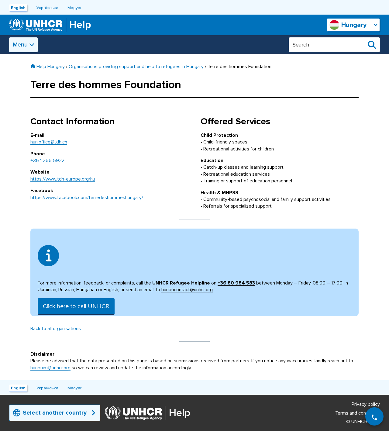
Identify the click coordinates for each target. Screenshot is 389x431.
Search (372, 44)
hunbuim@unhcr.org (50, 368)
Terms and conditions (357, 413)
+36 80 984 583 (236, 283)
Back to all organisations (55, 329)
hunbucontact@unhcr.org (187, 290)
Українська (47, 7)
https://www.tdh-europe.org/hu (62, 179)
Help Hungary (50, 67)
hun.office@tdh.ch (48, 142)
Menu (20, 44)
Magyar (74, 7)
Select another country (55, 412)
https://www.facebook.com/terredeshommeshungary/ (86, 198)
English (18, 7)
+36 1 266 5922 (47, 160)
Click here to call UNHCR (76, 306)
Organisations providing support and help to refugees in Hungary (136, 67)
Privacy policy (366, 404)
